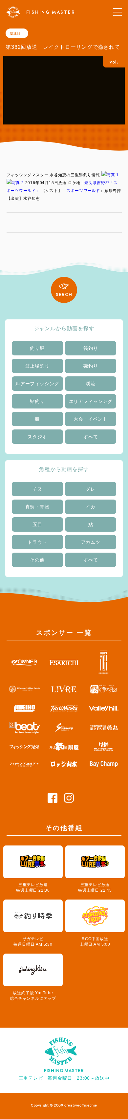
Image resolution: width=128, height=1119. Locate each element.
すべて (90, 436)
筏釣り (90, 348)
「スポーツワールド (81, 190)
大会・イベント (91, 419)
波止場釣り (37, 366)
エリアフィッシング (91, 401)
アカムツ (90, 542)
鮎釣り (37, 401)
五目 (37, 524)
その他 (37, 559)
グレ (91, 489)
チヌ (37, 489)
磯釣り (90, 366)
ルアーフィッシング (37, 383)
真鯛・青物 (37, 506)
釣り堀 (37, 348)
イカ (91, 506)
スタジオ (37, 436)
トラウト (37, 542)
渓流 (91, 383)
